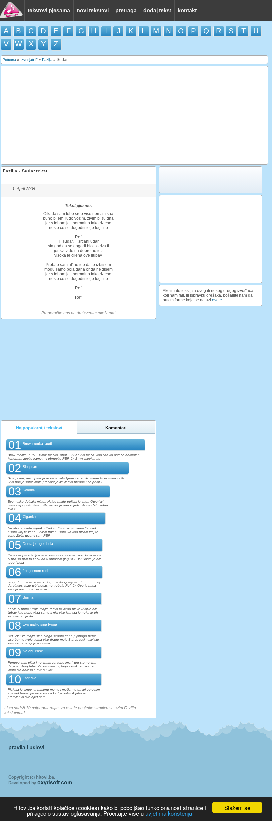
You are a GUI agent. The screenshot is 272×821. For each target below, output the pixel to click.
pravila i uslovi (26, 747)
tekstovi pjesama (49, 10)
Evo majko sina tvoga (40, 624)
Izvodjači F (29, 60)
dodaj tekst (157, 10)
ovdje (217, 300)
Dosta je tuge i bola (38, 544)
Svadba (29, 490)
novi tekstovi (93, 10)
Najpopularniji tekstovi (39, 427)
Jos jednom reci (35, 571)
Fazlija (47, 60)
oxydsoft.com (54, 782)
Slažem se (237, 807)
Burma (28, 597)
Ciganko (29, 517)
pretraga (126, 10)
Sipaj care (30, 467)
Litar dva (29, 678)
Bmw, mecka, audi (37, 443)
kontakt (187, 10)
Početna (9, 60)
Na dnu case (33, 651)
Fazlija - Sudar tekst (25, 170)
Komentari (116, 427)
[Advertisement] (134, 115)
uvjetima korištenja (168, 813)
